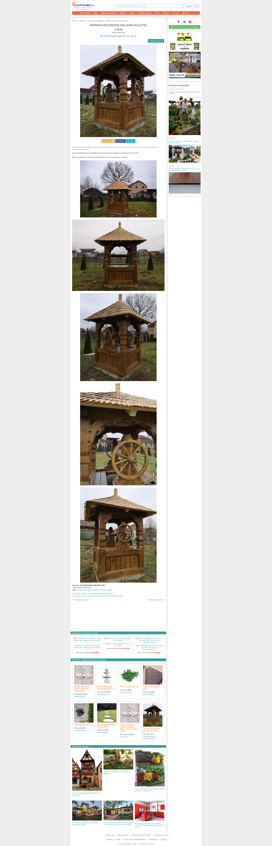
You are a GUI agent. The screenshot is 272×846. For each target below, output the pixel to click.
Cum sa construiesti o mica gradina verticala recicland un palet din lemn (150, 790)
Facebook (121, 141)
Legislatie (172, 166)
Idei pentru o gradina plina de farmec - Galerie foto (116, 773)
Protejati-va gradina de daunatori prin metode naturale (184, 93)
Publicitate (153, 839)
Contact (163, 839)
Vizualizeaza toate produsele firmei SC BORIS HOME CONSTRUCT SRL (98, 596)
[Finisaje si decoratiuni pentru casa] (184, 46)
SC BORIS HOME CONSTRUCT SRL (149, 737)
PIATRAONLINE (79, 697)
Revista (122, 13)
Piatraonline (124, 737)
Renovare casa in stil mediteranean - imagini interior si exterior (184, 142)
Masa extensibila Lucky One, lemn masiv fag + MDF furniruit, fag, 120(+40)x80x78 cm (149, 647)
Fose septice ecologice (161, 835)
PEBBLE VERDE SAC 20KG (83, 725)
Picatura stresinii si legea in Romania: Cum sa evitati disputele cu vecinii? (184, 169)
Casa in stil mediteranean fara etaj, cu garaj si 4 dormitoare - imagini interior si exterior (118, 823)
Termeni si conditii (113, 839)
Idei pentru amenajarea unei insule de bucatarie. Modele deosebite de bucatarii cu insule (149, 825)
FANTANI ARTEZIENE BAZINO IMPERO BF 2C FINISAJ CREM (82, 689)
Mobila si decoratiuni (108, 13)
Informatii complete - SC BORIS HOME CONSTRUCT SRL (93, 594)
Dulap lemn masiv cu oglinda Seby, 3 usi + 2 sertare (118, 644)
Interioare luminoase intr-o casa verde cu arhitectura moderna (86, 824)
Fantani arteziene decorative (116, 20)
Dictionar (166, 13)
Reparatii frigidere (123, 835)
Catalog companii (144, 13)
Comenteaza (107, 141)
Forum (157, 13)
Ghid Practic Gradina (176, 89)
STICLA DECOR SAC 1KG (129, 687)
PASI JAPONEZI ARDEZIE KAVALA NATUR (106, 726)
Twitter (131, 141)
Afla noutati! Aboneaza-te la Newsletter (185, 27)
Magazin (81, 20)
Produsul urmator (155, 41)
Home (74, 20)
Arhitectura (172, 138)
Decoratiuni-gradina (95, 20)
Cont (186, 13)
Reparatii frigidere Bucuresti (141, 835)
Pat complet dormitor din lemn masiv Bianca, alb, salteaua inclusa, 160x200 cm (87, 647)
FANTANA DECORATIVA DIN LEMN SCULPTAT (151, 730)
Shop (95, 13)
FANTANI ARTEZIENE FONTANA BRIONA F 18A (106, 688)
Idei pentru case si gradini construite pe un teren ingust (86, 794)
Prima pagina (85, 13)
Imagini (132, 13)
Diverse (175, 13)
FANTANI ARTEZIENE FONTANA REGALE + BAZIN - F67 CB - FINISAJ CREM (129, 728)
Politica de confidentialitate (134, 839)
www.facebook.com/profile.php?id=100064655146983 (94, 590)
